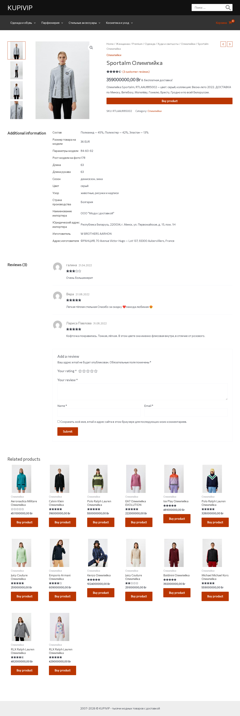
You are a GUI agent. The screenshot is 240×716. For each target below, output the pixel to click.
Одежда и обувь (21, 22)
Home (110, 43)
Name (62, 405)
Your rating (67, 371)
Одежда (150, 43)
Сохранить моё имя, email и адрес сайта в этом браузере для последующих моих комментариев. (123, 421)
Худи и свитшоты (168, 43)
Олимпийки (188, 43)
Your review (67, 380)
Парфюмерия (50, 22)
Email (148, 405)
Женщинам (123, 43)
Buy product (170, 101)
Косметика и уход (117, 22)
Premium (137, 43)
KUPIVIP (20, 7)
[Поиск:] (209, 7)
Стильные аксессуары (83, 22)
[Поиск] (228, 7)
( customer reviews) (136, 71)
